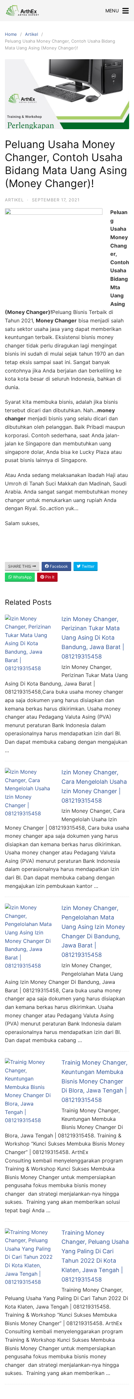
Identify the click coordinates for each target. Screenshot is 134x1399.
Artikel (31, 34)
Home (11, 34)
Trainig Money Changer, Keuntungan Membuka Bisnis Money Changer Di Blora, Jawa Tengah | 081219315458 (94, 1081)
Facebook (58, 566)
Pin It (49, 577)
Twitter (87, 566)
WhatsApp (22, 577)
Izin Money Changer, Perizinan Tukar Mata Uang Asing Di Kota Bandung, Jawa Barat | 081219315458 (92, 638)
